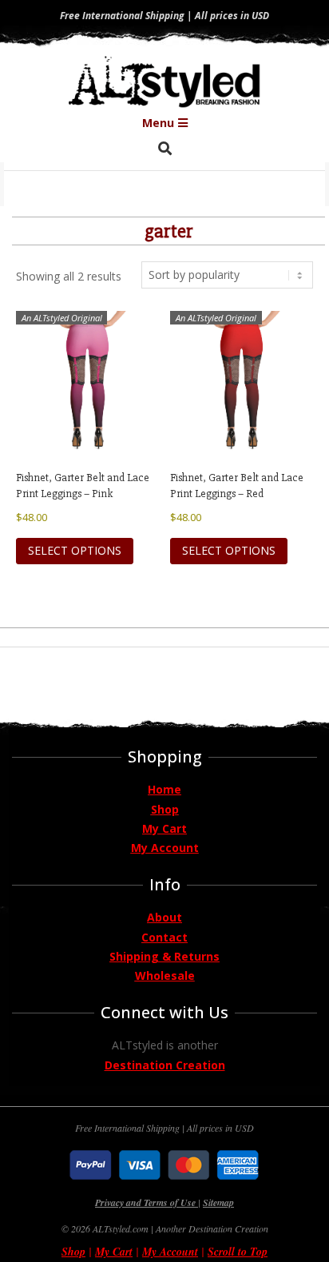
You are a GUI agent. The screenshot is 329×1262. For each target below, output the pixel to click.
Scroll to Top (238, 1252)
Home (164, 789)
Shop (165, 809)
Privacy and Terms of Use (146, 1202)
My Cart (164, 828)
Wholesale (165, 975)
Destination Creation (165, 1065)
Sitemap (218, 1202)
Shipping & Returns (164, 956)
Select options (74, 550)
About (164, 917)
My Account (165, 847)
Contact (164, 937)
